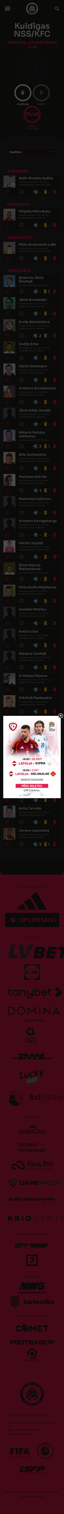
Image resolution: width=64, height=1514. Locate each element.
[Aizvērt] (61, 716)
